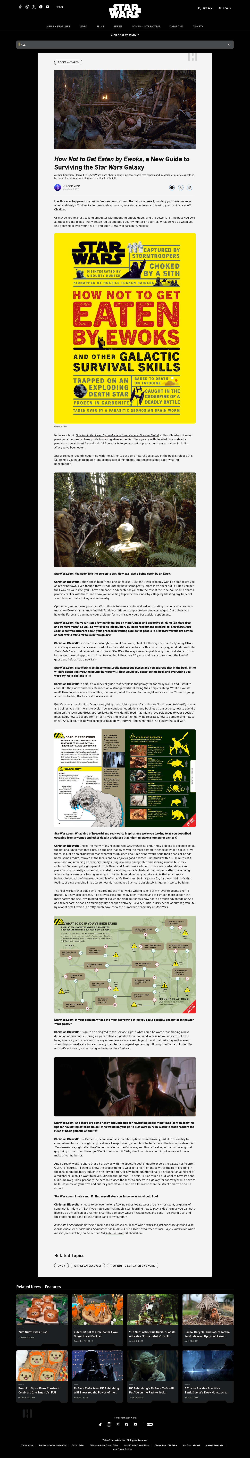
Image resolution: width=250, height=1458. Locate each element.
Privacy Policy (78, 1445)
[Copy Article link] (189, 187)
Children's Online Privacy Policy (104, 1445)
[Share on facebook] (172, 187)
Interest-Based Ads (214, 1445)
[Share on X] (181, 187)
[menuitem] (83, 27)
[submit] (199, 8)
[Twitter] (34, 7)
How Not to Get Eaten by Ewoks (133, 1265)
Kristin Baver (73, 185)
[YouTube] (47, 7)
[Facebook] (41, 7)
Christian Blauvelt (87, 1265)
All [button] (23, 44)
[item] (58, 27)
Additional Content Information (52, 1445)
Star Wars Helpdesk (191, 1445)
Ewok (61, 1265)
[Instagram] (27, 7)
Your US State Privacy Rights (136, 1445)
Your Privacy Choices (122, 1449)
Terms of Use (27, 1445)
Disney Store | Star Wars (166, 1445)
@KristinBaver (115, 1233)
